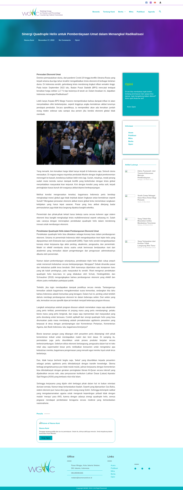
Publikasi (141, 12)
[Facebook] (146, 2)
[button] (160, 11)
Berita (120, 12)
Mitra (131, 12)
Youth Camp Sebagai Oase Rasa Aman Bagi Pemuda (147, 197)
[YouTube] (155, 2)
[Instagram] (151, 2)
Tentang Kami (109, 12)
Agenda (151, 12)
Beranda (96, 12)
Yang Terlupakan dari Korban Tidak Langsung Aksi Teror (146, 243)
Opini (77, 40)
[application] (124, 12)
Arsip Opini (45, 438)
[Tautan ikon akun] (160, 2)
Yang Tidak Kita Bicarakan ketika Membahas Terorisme (147, 221)
